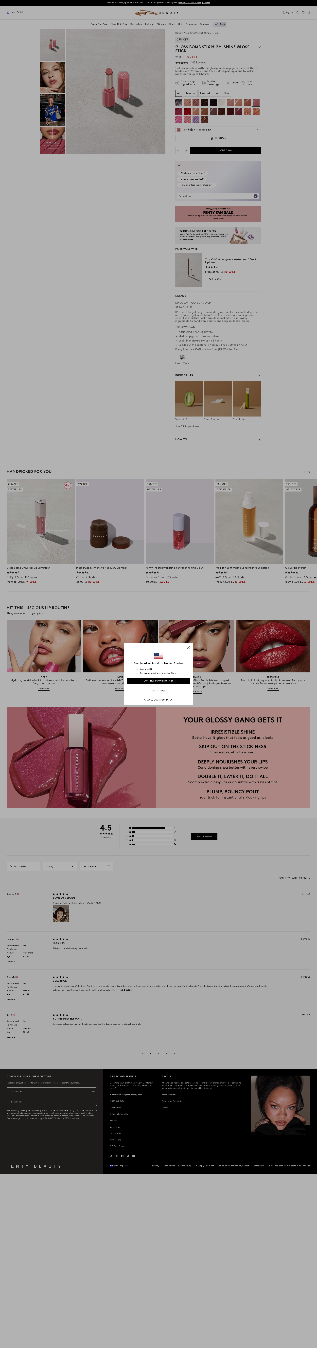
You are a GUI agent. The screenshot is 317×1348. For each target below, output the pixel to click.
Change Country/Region (158, 700)
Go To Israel (158, 691)
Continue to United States (158, 681)
